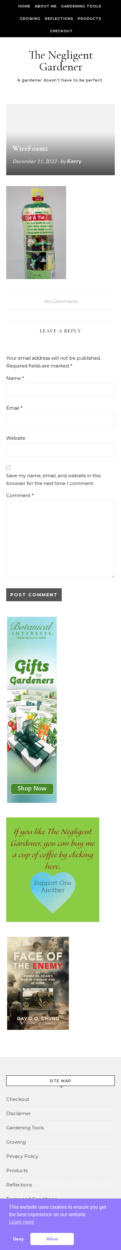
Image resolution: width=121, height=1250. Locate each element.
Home (24, 6)
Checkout (61, 31)
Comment (20, 495)
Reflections (59, 18)
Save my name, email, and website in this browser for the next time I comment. (53, 479)
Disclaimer (18, 1113)
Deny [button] (18, 1238)
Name (15, 378)
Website (15, 438)
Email (14, 408)
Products (89, 18)
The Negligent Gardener (61, 61)
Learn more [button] (21, 1222)
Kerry (74, 161)
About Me (46, 6)
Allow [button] (52, 1238)
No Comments (61, 301)
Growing (30, 18)
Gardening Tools (81, 6)
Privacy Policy (22, 1156)
